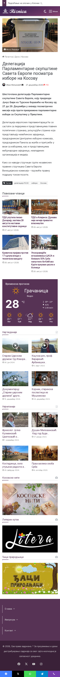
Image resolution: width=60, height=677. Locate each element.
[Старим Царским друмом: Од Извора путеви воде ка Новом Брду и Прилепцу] (15, 345)
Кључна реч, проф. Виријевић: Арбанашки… (42, 359)
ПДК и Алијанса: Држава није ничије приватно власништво (44, 220)
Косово (24, 56)
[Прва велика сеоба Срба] (45, 453)
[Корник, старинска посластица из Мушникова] (45, 378)
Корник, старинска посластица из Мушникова (42, 392)
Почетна (8, 56)
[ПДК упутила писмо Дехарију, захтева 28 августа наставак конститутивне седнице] (15, 206)
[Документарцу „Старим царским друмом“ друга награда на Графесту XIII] (15, 378)
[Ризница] (14, 11)
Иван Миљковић (13, 85)
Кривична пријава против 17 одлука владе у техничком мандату (15, 256)
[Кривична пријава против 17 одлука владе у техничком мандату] (15, 242)
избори (35, 183)
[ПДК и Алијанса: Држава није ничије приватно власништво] (44, 206)
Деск (17, 56)
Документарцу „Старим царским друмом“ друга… (12, 392)
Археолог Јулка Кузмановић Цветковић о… (11, 433)
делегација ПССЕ (21, 183)
